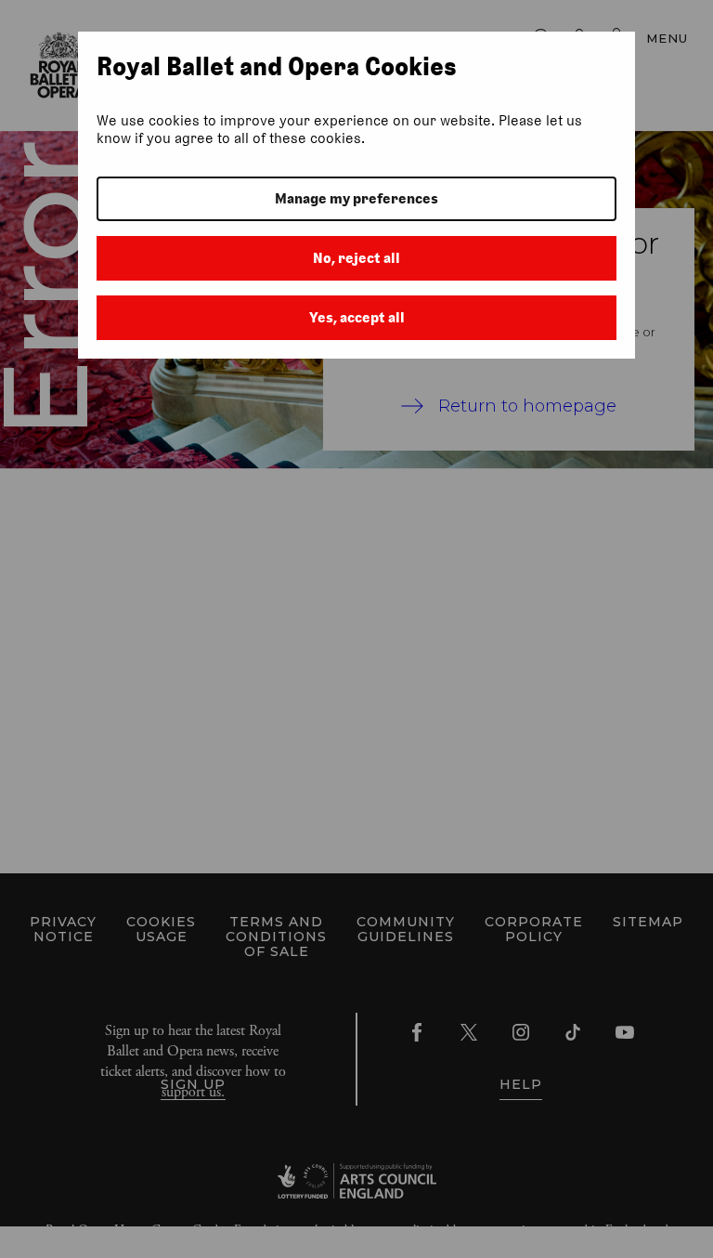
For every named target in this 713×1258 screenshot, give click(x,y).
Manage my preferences (356, 198)
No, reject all (356, 258)
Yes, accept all (357, 317)
